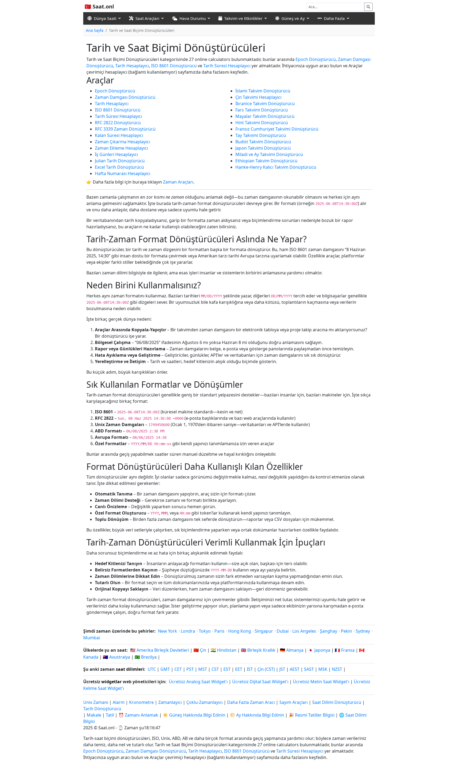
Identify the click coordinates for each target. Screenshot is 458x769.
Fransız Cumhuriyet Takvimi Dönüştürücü (276, 129)
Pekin (346, 631)
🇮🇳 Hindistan (223, 650)
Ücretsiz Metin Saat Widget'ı (321, 682)
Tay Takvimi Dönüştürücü (260, 135)
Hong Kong (239, 631)
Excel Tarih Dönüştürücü (119, 167)
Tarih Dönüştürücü (102, 709)
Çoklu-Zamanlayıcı (204, 702)
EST (227, 669)
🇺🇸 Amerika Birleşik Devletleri (159, 650)
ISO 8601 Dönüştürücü (174, 66)
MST (202, 669)
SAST (309, 669)
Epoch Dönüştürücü (316, 59)
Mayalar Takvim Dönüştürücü (264, 116)
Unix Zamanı (95, 702)
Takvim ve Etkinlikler (243, 18)
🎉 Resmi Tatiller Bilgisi (311, 715)
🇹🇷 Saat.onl (99, 6)
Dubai (283, 631)
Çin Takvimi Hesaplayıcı (258, 97)
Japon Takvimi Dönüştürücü (263, 148)
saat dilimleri (130, 669)
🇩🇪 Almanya (291, 650)
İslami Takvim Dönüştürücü (262, 91)
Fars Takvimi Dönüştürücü (261, 110)
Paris (219, 631)
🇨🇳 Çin (199, 650)
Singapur (264, 631)
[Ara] (368, 7)
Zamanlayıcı (170, 702)
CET (178, 669)
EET (238, 669)
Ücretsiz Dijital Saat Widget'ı (260, 682)
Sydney (363, 631)
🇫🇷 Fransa (345, 650)
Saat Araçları (147, 18)
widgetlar (111, 682)
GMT (165, 669)
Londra (188, 631)
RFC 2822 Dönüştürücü (118, 123)
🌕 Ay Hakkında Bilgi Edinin (257, 715)
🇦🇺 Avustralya (116, 657)
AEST (295, 669)
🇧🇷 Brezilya (146, 657)
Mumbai (91, 638)
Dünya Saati (105, 18)
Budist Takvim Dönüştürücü (263, 142)
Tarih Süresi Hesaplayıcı (226, 66)
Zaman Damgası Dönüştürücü (125, 97)
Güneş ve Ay (293, 18)
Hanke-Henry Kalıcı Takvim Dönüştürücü (275, 167)
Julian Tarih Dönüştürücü (120, 161)
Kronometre (141, 702)
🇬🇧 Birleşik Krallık (258, 650)
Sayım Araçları (294, 702)
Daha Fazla (334, 18)
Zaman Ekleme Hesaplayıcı (121, 148)
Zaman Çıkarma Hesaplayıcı (122, 142)
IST (250, 669)
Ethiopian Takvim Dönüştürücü (266, 161)
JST (282, 669)
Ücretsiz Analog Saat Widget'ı (198, 682)
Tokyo (205, 631)
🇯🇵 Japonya (319, 650)
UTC (152, 669)
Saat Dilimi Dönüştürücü (337, 702)
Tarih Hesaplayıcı (132, 66)
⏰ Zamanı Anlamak (138, 715)
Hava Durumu (192, 18)
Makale (94, 715)
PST (190, 669)
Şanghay (328, 631)
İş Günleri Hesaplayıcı (116, 154)
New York (167, 631)
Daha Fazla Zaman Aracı (251, 702)
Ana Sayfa (94, 30)
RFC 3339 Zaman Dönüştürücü (125, 129)
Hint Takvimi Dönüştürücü (261, 123)
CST (215, 669)
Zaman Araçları (178, 182)
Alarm (119, 702)
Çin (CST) (266, 669)
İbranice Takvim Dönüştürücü (265, 103)
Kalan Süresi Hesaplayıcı (119, 135)
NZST (337, 669)
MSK (322, 669)
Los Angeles (304, 631)
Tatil (110, 715)
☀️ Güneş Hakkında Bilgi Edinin (194, 715)
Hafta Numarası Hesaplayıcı (122, 173)
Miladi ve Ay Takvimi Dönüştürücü (269, 154)
